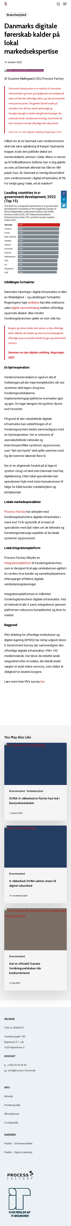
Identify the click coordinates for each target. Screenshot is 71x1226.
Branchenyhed (16, 15)
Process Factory (15, 511)
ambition (33, 302)
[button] (65, 4)
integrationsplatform (17, 563)
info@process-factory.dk (21, 1070)
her (42, 681)
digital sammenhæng (25, 308)
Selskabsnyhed (35, 791)
